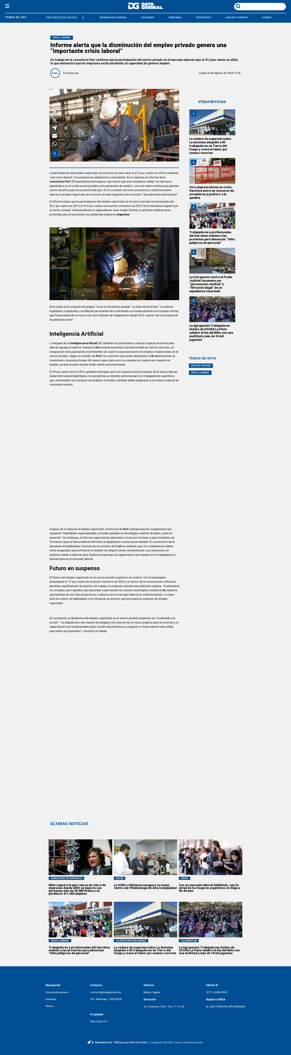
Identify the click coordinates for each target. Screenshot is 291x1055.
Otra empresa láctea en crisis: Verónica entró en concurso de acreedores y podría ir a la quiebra (211, 192)
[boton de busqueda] (238, 6)
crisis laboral (200, 372)
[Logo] (145, 8)
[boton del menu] (7, 6)
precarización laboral (55, 17)
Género (50, 1006)
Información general (57, 992)
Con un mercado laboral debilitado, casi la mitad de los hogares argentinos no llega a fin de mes (209, 887)
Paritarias (51, 999)
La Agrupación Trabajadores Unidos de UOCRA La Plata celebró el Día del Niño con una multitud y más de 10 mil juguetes (211, 332)
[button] (54, 113)
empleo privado (201, 365)
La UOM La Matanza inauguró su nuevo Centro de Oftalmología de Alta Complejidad (145, 886)
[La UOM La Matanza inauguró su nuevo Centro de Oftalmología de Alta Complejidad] (145, 857)
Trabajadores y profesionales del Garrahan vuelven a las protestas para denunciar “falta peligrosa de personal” (212, 237)
